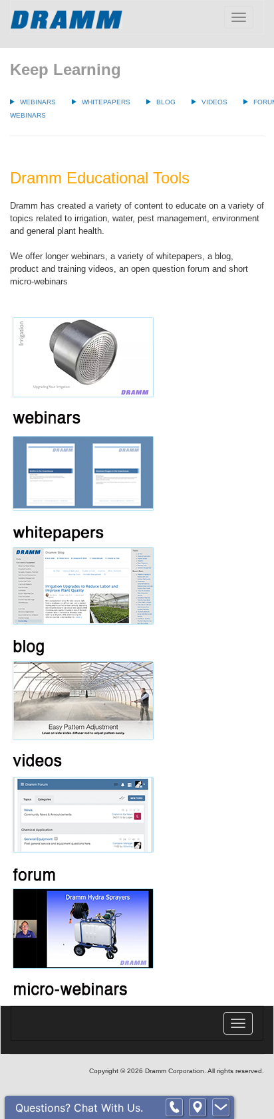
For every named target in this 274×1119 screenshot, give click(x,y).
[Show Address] (197, 1107)
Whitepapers (106, 102)
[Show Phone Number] (174, 1107)
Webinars (38, 102)
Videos (214, 102)
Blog (166, 102)
